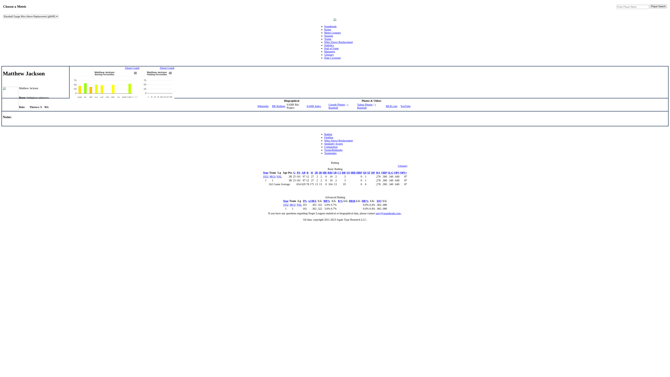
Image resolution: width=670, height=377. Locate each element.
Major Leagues (332, 32)
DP (373, 172)
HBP (359, 172)
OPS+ (403, 172)
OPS (396, 172)
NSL (279, 176)
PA (298, 172)
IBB (353, 172)
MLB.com (391, 106)
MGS (273, 176)
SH (364, 172)
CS (339, 172)
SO (348, 172)
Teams (327, 39)
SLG (390, 172)
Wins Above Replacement (338, 42)
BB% (326, 200)
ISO (379, 200)
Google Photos (337, 104)
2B (316, 172)
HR (325, 172)
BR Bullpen (278, 106)
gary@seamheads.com (388, 213)
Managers (329, 51)
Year (266, 172)
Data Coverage (332, 57)
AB (304, 172)
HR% (365, 200)
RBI (330, 172)
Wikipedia (263, 106)
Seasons (328, 35)
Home (327, 29)
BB (344, 172)
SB (335, 172)
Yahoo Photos (365, 104)
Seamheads (330, 26)
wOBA (312, 200)
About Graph (132, 67)
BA (378, 172)
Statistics (329, 45)
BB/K (352, 200)
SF (368, 172)
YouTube (405, 106)
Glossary (329, 54)
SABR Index (314, 106)
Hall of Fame (331, 48)
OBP (384, 172)
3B (320, 172)
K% (340, 200)
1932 (266, 176)
